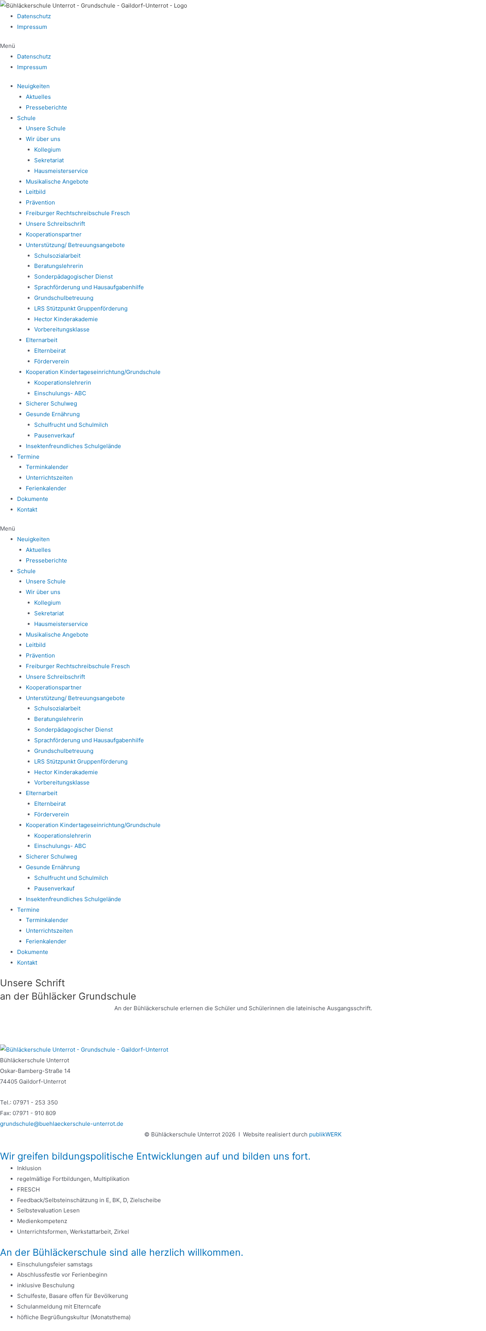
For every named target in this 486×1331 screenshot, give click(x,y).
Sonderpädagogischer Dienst (73, 276)
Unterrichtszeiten (49, 477)
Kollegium (47, 149)
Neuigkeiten (33, 86)
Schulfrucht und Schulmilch (71, 424)
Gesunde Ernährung (53, 414)
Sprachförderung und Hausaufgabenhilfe (89, 287)
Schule (26, 118)
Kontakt (27, 509)
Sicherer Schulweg (51, 403)
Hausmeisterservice (61, 170)
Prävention (40, 202)
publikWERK (325, 1134)
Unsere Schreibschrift (55, 223)
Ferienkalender (46, 488)
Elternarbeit (41, 340)
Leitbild (36, 191)
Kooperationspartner (54, 234)
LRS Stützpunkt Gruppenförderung (81, 308)
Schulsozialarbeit (57, 255)
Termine (28, 456)
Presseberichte (46, 107)
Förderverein (51, 361)
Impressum (32, 26)
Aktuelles (38, 96)
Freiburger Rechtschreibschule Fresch (78, 213)
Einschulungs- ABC (60, 393)
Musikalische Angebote (57, 181)
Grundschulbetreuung (63, 297)
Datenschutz (34, 16)
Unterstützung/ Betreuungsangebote (75, 245)
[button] (243, 46)
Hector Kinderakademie (66, 319)
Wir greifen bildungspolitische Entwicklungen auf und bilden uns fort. (155, 1156)
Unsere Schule (46, 128)
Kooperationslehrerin (62, 382)
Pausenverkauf (54, 435)
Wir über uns (43, 139)
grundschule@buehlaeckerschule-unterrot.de (61, 1123)
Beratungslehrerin (58, 265)
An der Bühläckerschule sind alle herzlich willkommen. (121, 1252)
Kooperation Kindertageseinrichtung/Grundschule (93, 372)
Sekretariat (49, 160)
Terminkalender (47, 467)
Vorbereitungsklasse (62, 329)
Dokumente (32, 498)
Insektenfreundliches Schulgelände (73, 446)
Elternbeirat (50, 350)
